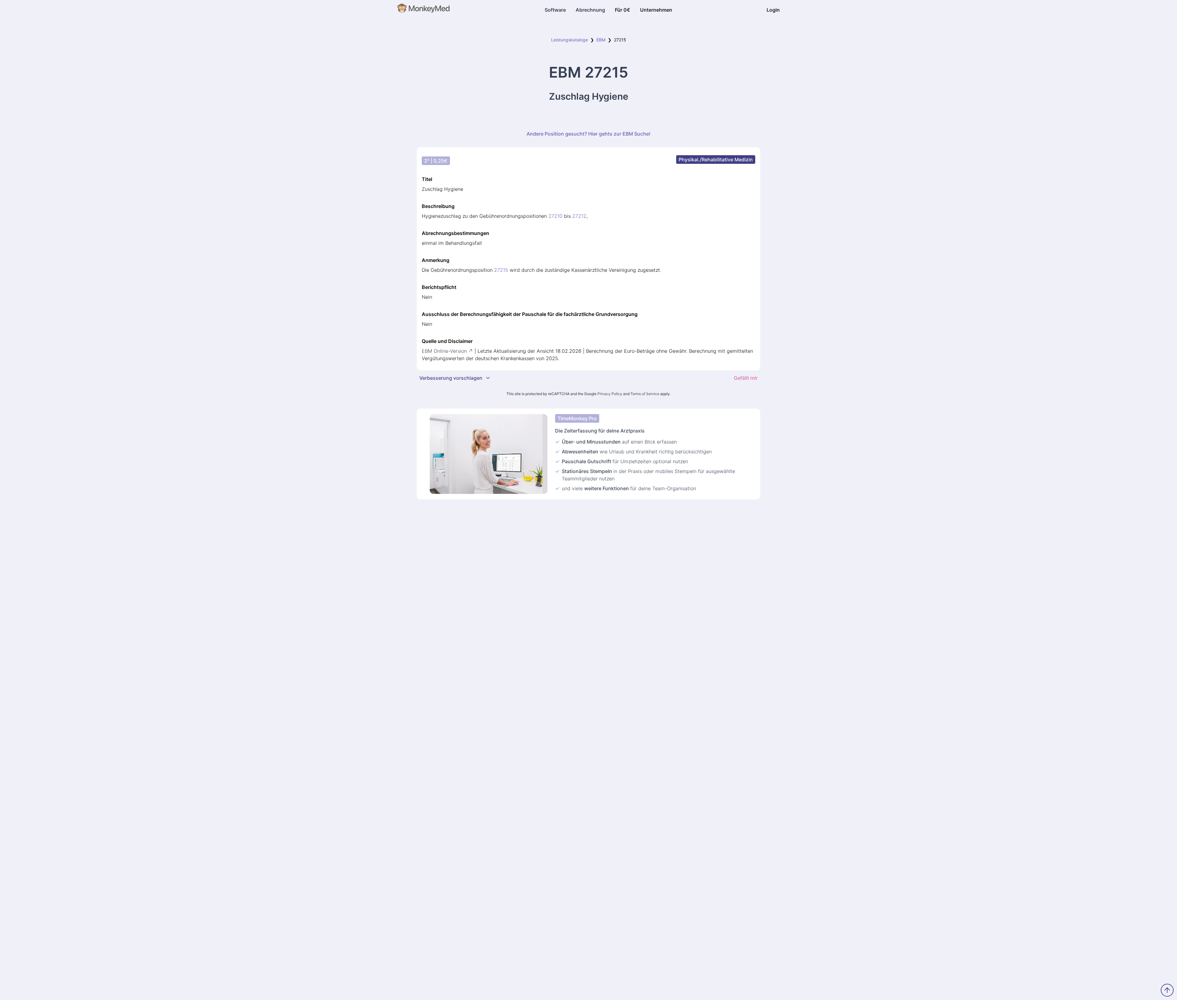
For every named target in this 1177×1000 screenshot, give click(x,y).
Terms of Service (644, 393)
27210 (555, 216)
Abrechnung (590, 10)
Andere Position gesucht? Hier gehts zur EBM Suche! (588, 134)
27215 (501, 270)
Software (555, 10)
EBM (600, 39)
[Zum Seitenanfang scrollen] (1167, 990)
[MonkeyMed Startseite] (423, 10)
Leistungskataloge (569, 39)
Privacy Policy (609, 393)
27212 (579, 216)
